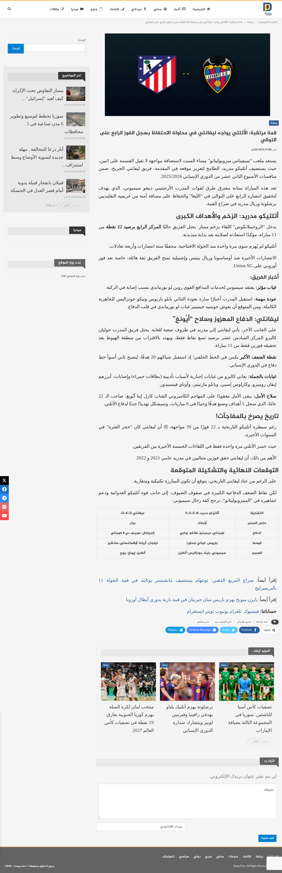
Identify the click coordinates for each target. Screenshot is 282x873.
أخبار (177, 9)
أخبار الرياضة (262, 622)
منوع (94, 9)
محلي (158, 9)
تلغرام (235, 611)
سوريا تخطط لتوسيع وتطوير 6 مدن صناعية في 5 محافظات (46, 123)
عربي (208, 856)
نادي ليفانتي (203, 622)
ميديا (74, 9)
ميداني (136, 9)
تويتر (209, 611)
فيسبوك (251, 611)
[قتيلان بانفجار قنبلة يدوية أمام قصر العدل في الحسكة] (75, 186)
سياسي (184, 856)
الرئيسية (199, 9)
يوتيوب (221, 611)
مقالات (54, 9)
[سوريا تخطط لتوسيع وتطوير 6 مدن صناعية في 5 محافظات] (75, 119)
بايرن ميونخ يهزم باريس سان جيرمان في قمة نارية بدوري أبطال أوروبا (192, 599)
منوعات (233, 856)
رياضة (274, 123)
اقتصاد (114, 9)
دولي (197, 856)
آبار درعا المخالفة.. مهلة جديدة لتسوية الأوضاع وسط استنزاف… (47, 157)
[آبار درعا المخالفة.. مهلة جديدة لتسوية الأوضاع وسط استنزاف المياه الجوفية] (75, 153)
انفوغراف (168, 856)
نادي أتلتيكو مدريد (223, 622)
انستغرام (195, 611)
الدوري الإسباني (244, 622)
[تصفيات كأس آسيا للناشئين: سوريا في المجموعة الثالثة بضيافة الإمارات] (246, 681)
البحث (81, 40)
